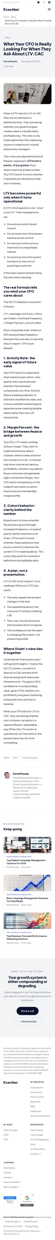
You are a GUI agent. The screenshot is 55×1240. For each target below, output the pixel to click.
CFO (6, 1139)
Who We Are (9, 1168)
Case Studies (37, 1134)
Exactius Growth (43, 1217)
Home (6, 17)
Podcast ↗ (36, 1153)
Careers (7, 1172)
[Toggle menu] (49, 9)
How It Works (37, 1130)
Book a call (27, 1010)
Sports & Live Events (40, 1115)
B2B (33, 1106)
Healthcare (36, 1111)
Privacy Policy (32, 1226)
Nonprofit (35, 1101)
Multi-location (37, 1096)
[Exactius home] (12, 9)
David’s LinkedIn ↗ (12, 1182)
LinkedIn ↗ (8, 1177)
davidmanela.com (11, 1234)
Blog (13, 17)
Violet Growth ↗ (13, 1221)
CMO (6, 1134)
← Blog (7, 37)
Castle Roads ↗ (31, 1221)
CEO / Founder (11, 1130)
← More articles (27, 1021)
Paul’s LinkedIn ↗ (11, 1187)
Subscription (37, 1087)
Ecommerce (36, 1092)
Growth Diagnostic (40, 1139)
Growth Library (38, 1149)
